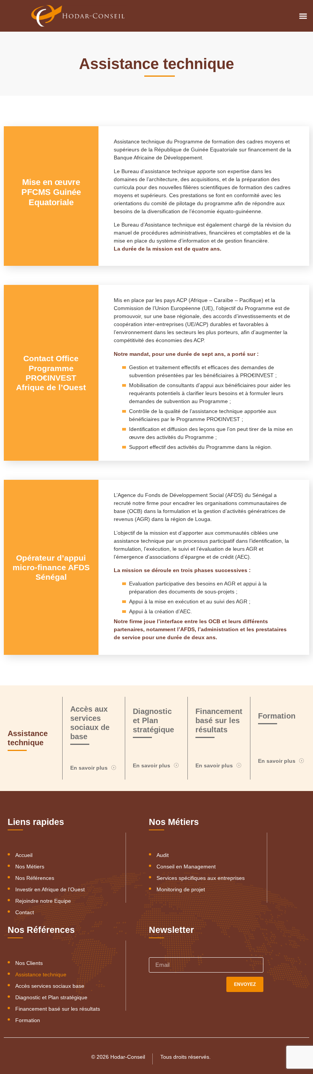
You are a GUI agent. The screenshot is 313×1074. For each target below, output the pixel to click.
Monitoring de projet (180, 889)
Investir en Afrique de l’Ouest (50, 889)
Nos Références (34, 878)
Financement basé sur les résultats (57, 1009)
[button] (303, 16)
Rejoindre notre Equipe (43, 901)
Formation (27, 1020)
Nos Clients (29, 963)
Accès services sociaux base (49, 986)
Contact (24, 912)
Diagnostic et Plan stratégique (51, 997)
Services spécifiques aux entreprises (200, 878)
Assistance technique (40, 974)
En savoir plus (89, 768)
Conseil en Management (186, 866)
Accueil (23, 855)
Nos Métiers (29, 866)
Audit (162, 855)
